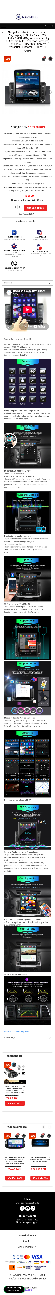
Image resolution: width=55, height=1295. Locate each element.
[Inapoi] (2, 33)
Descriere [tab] (8, 283)
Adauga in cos (35, 208)
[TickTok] (32, 1208)
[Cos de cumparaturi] (45, 26)
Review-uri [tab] (9, 1038)
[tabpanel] (27, 89)
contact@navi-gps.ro (29, 1222)
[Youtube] (27, 1208)
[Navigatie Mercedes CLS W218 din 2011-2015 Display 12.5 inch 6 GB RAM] (40, 1144)
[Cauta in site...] (52, 26)
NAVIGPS (27, 51)
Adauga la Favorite (26, 221)
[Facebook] (22, 1208)
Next (50, 92)
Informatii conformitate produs (16, 1032)
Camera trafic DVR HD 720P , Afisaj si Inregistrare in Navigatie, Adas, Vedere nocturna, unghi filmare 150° (15, 1089)
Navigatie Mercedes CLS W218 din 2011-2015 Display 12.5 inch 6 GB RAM (40, 1159)
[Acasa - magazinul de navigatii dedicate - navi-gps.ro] (27, 17)
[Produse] (3, 27)
